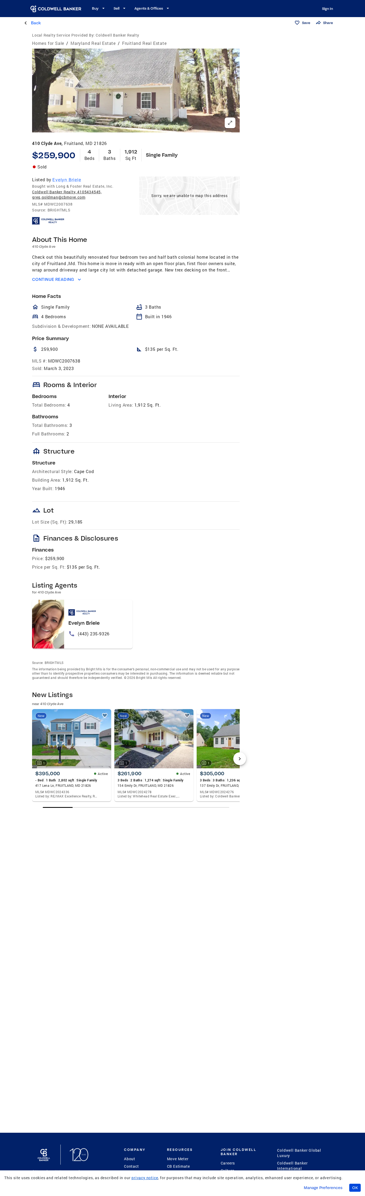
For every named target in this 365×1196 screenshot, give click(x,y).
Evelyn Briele (66, 179)
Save (306, 23)
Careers (228, 1163)
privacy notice (144, 1177)
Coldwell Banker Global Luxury (299, 1153)
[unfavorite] (104, 715)
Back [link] (36, 22)
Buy (95, 8)
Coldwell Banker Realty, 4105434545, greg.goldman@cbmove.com (67, 194)
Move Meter (178, 1158)
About (129, 1158)
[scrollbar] (136, 807)
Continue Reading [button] (53, 279)
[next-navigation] (239, 758)
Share (328, 23)
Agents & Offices (148, 8)
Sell (116, 8)
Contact (131, 1166)
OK (355, 1187)
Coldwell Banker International (292, 1165)
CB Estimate (178, 1166)
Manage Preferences (323, 1187)
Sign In (327, 8)
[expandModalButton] (230, 122)
